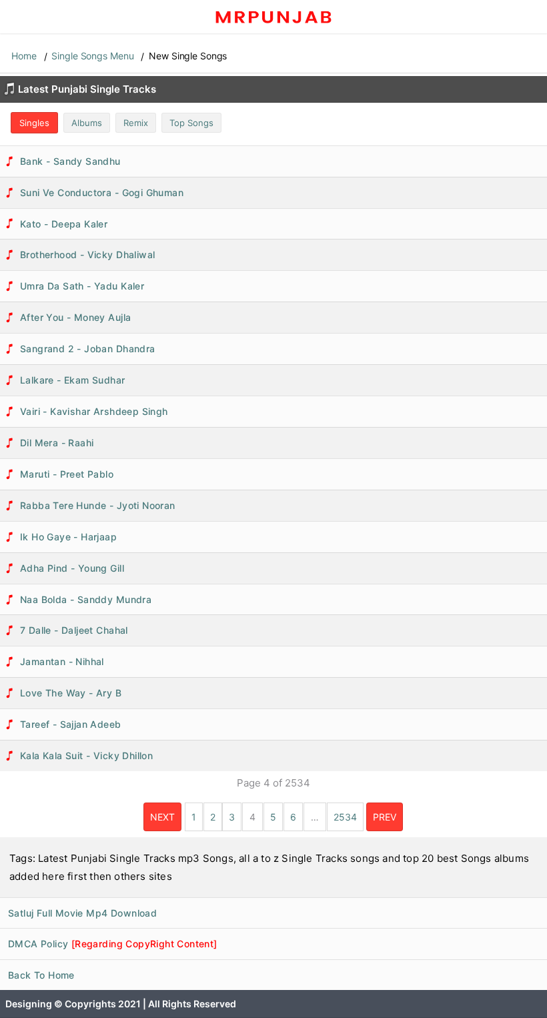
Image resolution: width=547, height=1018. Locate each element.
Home (24, 55)
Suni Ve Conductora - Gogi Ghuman (101, 192)
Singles (34, 122)
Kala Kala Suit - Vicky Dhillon (86, 755)
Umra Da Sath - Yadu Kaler (82, 286)
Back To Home (41, 975)
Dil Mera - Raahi (57, 442)
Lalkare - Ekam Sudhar (72, 380)
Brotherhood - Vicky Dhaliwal (87, 254)
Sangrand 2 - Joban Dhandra (87, 348)
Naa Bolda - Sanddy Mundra (85, 599)
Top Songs (191, 122)
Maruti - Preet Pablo (66, 474)
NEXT (162, 817)
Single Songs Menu (92, 55)
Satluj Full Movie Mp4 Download (82, 913)
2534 (345, 817)
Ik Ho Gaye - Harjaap (68, 536)
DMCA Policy (112, 943)
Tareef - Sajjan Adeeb (70, 724)
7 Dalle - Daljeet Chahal (74, 630)
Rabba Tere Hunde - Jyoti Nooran (97, 505)
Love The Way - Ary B (70, 692)
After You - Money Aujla (75, 317)
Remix (135, 122)
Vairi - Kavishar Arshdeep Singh (94, 411)
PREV (384, 817)
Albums (86, 122)
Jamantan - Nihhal (62, 661)
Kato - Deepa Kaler (63, 223)
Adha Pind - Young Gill (72, 568)
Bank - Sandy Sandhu (70, 161)
